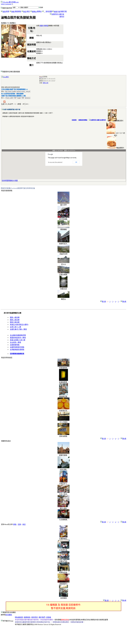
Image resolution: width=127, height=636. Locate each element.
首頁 (7, 11)
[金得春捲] (63, 596)
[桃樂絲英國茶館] (63, 571)
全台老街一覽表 (15, 342)
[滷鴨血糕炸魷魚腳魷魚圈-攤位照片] (112, 121)
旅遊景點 (18, 11)
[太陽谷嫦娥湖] (63, 273)
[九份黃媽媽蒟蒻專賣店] (63, 518)
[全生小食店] (63, 492)
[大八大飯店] (63, 420)
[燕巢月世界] (63, 252)
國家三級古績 (14, 322)
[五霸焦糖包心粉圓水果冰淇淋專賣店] (63, 537)
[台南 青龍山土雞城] (63, 468)
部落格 (48, 617)
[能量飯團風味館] (63, 380)
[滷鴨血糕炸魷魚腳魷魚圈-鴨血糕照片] (111, 148)
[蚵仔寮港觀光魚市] (63, 217)
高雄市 (41, 25)
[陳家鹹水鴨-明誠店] (63, 394)
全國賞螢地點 (14, 345)
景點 (14, 524)
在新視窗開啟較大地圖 (10, 180)
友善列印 (103, 120)
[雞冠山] (63, 297)
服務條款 (27, 617)
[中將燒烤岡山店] (63, 366)
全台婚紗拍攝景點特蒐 (18, 335)
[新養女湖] (63, 287)
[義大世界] (63, 203)
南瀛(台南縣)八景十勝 (17, 340)
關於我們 (42, 617)
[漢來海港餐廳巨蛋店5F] (63, 434)
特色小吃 (45, 83)
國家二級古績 (14, 320)
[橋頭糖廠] (63, 227)
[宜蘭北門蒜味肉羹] (63, 559)
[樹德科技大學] (63, 242)
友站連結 (9, 615)
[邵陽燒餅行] (63, 582)
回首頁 (74, 120)
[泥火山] (63, 262)
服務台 (39, 11)
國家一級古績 (14, 317)
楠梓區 (46, 25)
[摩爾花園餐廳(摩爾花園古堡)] (63, 453)
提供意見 (34, 617)
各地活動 (49, 11)
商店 (28, 11)
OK (76, 162)
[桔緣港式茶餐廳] (63, 409)
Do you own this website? (55, 162)
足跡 (19, 524)
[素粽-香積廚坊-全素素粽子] (63, 506)
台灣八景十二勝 (15, 327)
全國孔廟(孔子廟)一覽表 (18, 329)
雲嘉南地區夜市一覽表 (18, 337)
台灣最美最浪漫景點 (17, 349)
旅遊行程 (63, 11)
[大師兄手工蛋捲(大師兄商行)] (63, 482)
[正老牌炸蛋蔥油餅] (63, 548)
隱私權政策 (19, 617)
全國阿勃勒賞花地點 (17, 347)
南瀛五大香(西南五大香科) (19, 324)
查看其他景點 (83, 120)
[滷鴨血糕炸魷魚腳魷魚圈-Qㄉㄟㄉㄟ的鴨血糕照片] (110, 133)
